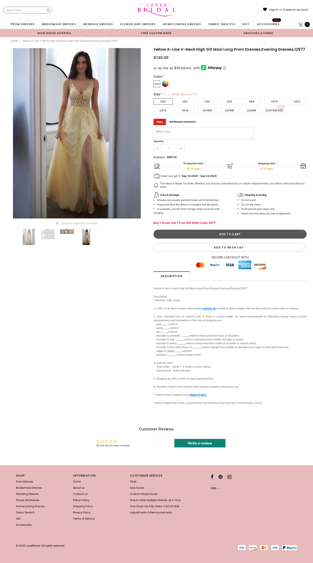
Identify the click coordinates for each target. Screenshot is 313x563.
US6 (229, 101)
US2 (185, 101)
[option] (54, 33)
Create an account (295, 9)
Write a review (200, 443)
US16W (207, 110)
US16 (185, 110)
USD (213, 488)
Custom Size (274, 110)
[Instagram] (229, 476)
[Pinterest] (220, 476)
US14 (163, 110)
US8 (251, 101)
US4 (207, 101)
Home (14, 40)
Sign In (273, 9)
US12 (297, 101)
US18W (229, 110)
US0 (163, 101)
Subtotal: (159, 157)
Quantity (159, 141)
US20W (251, 110)
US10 (274, 101)
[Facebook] (212, 476)
